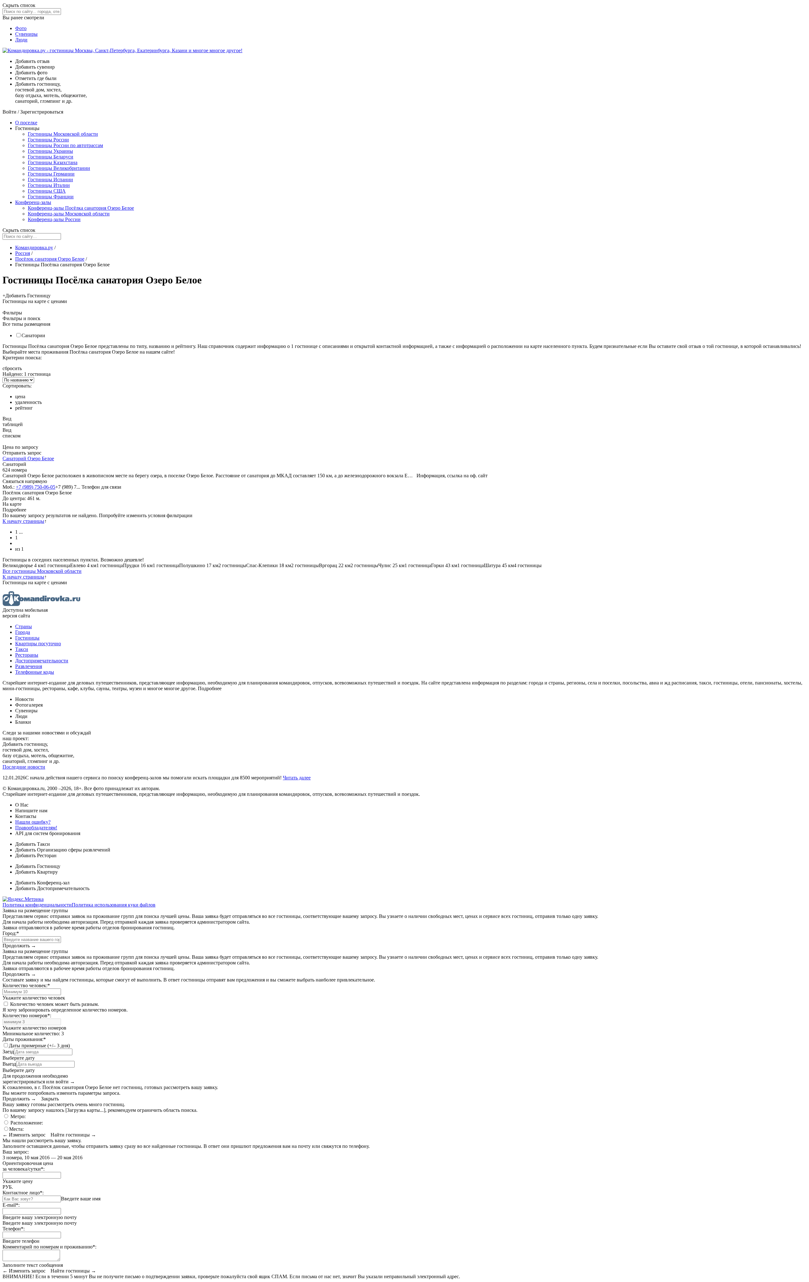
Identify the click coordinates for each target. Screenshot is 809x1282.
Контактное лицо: (23, 1192)
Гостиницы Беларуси (50, 156)
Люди (21, 39)
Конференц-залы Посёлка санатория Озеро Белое (81, 208)
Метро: (17, 1116)
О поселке (26, 122)
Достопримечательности (41, 660)
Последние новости (24, 767)
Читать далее (297, 777)
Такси (21, 649)
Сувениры (26, 34)
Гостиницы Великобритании (59, 168)
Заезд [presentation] (8, 1051)
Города (22, 632)
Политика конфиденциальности (37, 904)
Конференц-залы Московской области (69, 213)
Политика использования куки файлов (113, 904)
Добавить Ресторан (36, 855)
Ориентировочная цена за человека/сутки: (28, 1166)
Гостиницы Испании (50, 179)
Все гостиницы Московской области (42, 571)
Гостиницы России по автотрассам (65, 145)
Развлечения (28, 666)
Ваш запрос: (16, 1152)
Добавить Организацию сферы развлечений (62, 849)
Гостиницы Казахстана (52, 162)
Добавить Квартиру (36, 872)
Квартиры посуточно (38, 643)
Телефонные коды (34, 672)
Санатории (33, 335)
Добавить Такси (32, 844)
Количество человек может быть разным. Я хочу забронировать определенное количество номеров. (65, 1007)
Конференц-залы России (54, 219)
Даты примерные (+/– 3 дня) (39, 1045)
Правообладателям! (36, 827)
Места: (16, 1129)
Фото (21, 28)
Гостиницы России (48, 139)
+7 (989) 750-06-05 (35, 487)
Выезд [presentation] (9, 1064)
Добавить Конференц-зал (42, 882)
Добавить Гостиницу (37, 866)
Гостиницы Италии (49, 185)
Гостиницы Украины (50, 151)
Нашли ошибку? (33, 822)
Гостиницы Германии (51, 174)
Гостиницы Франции (51, 196)
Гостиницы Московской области (63, 134)
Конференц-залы (33, 202)
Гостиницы (27, 638)
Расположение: (26, 1122)
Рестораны (26, 655)
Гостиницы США (47, 191)
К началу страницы (23, 521)
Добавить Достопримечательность (52, 888)
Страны (23, 626)
